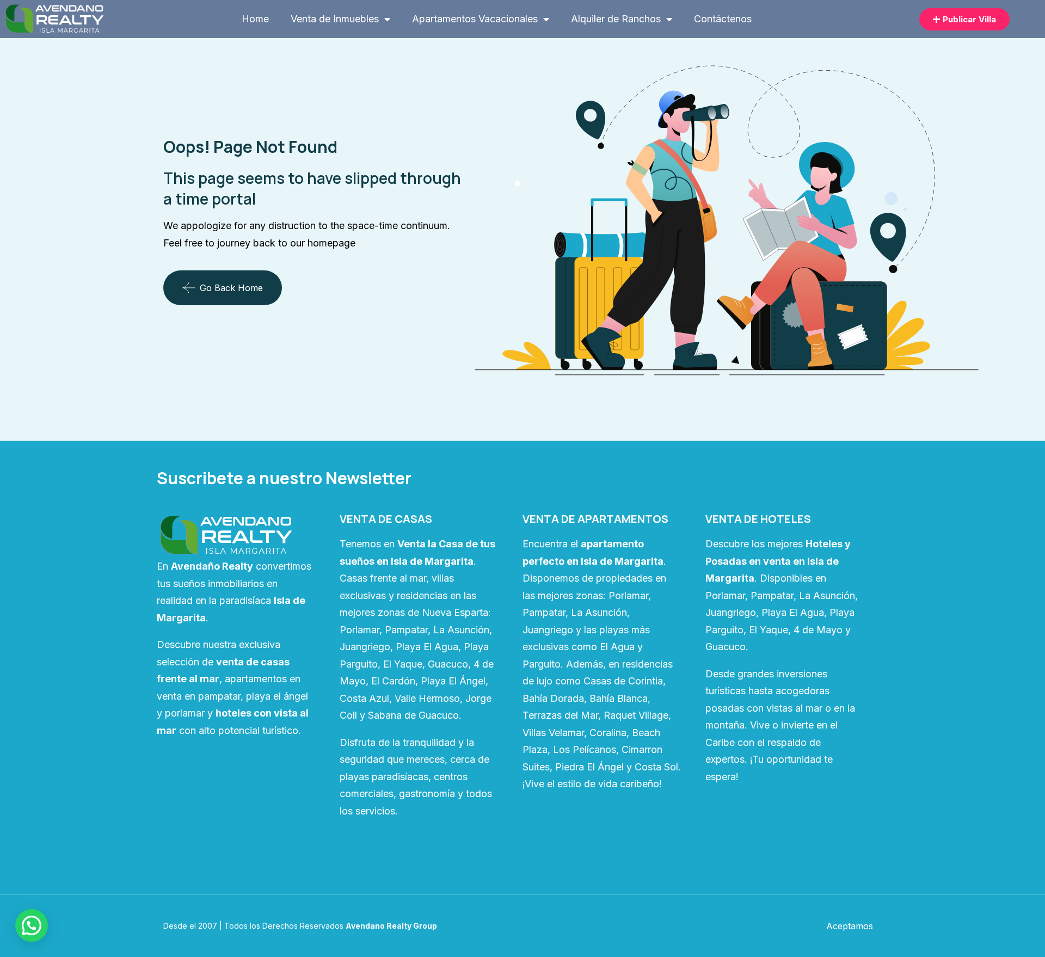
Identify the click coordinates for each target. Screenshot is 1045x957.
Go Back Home (231, 287)
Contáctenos (723, 18)
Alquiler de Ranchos (616, 18)
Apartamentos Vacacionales (475, 18)
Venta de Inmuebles (335, 18)
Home (255, 18)
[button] (31, 925)
